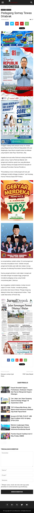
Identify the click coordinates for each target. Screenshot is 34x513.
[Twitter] (22, 505)
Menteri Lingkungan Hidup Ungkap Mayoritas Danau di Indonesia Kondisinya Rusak (20, 427)
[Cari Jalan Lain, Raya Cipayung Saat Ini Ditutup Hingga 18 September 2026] (5, 401)
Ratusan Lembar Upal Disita (7, 375)
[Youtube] (27, 505)
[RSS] (17, 505)
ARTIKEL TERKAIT (8, 383)
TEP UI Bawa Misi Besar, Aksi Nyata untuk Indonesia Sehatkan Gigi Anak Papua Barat (22, 409)
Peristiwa (9, 9)
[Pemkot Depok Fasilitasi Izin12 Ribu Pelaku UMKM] (5, 436)
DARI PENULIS (22, 383)
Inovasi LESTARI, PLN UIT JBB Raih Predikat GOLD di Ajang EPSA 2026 (21, 418)
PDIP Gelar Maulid (28, 374)
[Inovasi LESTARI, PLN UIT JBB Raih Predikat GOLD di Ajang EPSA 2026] (5, 418)
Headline (9, 7)
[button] (31, 2)
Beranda (3, 7)
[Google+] (12, 505)
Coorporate (4, 420)
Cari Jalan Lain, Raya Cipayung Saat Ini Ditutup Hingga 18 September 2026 (21, 401)
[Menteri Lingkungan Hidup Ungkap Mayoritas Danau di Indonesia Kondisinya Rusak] (5, 427)
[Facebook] (7, 505)
